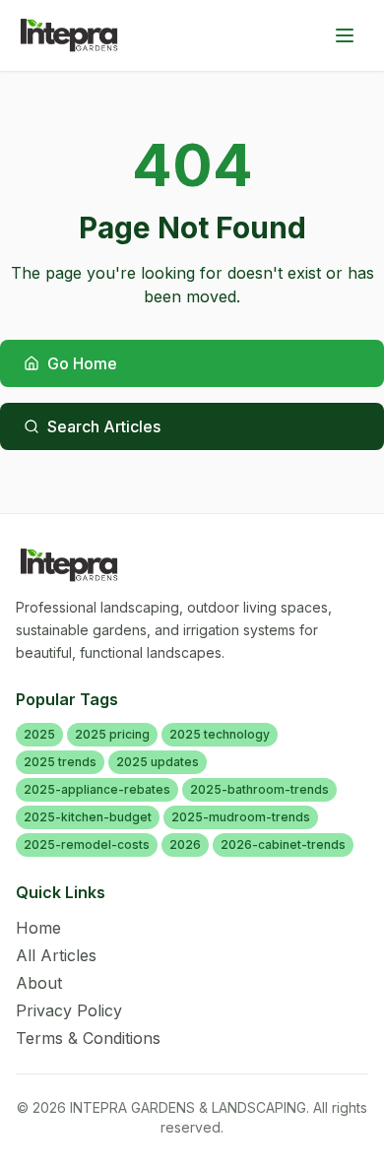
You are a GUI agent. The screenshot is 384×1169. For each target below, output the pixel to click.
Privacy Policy (69, 1010)
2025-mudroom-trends (240, 817)
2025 (39, 734)
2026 (185, 844)
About (39, 983)
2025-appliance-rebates (97, 789)
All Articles (56, 955)
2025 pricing (112, 734)
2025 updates (157, 761)
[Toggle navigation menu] (344, 35)
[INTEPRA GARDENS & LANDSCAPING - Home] (69, 35)
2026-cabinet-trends (283, 844)
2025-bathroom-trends (259, 789)
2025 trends (60, 761)
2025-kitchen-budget (88, 817)
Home (38, 928)
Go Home (82, 363)
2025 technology (219, 734)
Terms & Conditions (88, 1038)
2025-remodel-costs (87, 844)
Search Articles (103, 426)
